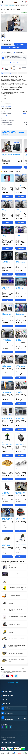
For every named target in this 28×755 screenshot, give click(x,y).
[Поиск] (22, 2)
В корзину (21, 44)
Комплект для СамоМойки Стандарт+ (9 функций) (18, 392)
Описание (5, 73)
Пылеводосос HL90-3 (20, 544)
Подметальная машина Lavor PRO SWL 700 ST (19, 443)
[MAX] (3, 676)
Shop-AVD (25, 113)
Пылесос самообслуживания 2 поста (7, 184)
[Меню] (2, 2)
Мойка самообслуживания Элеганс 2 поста (11, 155)
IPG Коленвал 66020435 (18, 469)
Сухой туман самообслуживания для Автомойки (6, 262)
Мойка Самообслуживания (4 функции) (20, 262)
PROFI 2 (24, 111)
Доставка (14, 73)
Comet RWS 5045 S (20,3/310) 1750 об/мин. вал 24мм (6, 545)
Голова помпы (5, 468)
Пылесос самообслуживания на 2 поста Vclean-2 (20, 236)
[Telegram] (16, 676)
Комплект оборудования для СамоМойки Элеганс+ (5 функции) (7, 366)
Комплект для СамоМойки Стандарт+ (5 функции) (18, 340)
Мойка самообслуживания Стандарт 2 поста (20, 184)
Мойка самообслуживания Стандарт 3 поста (6, 210)
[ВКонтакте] (2, 742)
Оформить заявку (14, 62)
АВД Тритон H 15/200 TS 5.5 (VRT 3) (20, 493)
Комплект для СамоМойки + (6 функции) (19, 417)
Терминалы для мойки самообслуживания (6, 288)
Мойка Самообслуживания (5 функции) (20, 366)
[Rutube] (7, 676)
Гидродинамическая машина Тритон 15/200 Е (7, 519)
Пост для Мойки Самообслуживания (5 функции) (6, 340)
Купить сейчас (7, 44)
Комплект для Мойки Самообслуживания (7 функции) (7, 392)
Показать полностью (6, 106)
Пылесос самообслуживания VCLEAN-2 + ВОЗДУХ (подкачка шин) (6, 236)
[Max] (2, 727)
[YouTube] (12, 676)
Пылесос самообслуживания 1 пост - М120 (20, 314)
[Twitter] (14, 742)
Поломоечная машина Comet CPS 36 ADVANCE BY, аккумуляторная (7, 493)
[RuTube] (10, 742)
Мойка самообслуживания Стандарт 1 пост (20, 210)
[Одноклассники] (18, 742)
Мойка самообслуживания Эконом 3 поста (6, 417)
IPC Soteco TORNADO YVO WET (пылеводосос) (20, 519)
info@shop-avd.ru (22, 60)
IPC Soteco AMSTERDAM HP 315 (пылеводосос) (6, 443)
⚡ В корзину (12, 167)
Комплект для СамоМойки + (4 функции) (19, 288)
